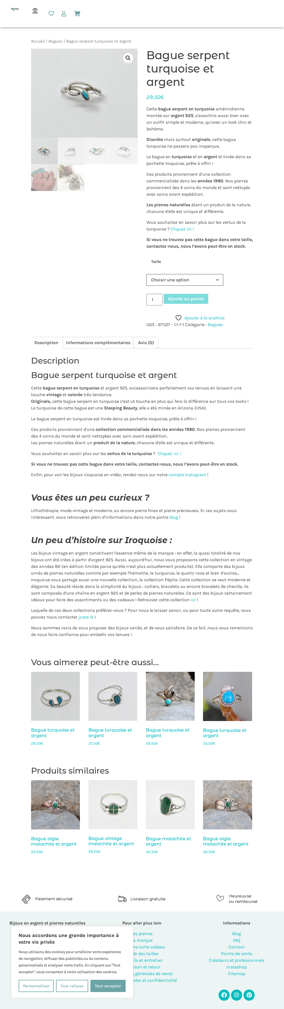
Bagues (55, 41)
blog (173, 517)
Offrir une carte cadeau (142, 947)
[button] (35, 11)
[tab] (46, 343)
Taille (156, 262)
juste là (85, 617)
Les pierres (142, 933)
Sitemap (236, 973)
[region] (72, 962)
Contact (237, 947)
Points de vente (236, 953)
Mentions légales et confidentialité (142, 980)
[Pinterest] (249, 995)
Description (46, 342)
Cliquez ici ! (182, 229)
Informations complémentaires (98, 342)
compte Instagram (187, 474)
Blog (236, 933)
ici (193, 599)
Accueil (38, 41)
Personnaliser (36, 985)
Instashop (237, 967)
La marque (142, 940)
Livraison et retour (142, 967)
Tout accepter (108, 985)
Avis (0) (146, 342)
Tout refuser (72, 985)
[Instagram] (236, 995)
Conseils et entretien (142, 960)
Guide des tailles (141, 953)
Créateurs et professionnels (236, 960)
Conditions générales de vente (142, 973)
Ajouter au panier (186, 298)
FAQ (236, 940)
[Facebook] (224, 995)
